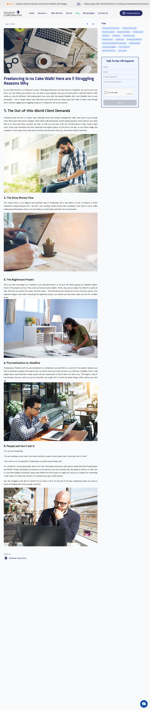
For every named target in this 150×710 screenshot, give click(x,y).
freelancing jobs (135, 43)
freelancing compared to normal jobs (114, 43)
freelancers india (129, 36)
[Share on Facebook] (87, 24)
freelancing (119, 39)
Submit (120, 102)
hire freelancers (124, 47)
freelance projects (108, 32)
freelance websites (124, 32)
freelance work (138, 32)
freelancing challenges (134, 39)
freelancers (116, 36)
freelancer (106, 36)
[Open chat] (144, 704)
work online (122, 51)
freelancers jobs (108, 39)
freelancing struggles (109, 47)
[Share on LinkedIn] (93, 24)
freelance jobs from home (111, 28)
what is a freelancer (109, 51)
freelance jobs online (129, 28)
